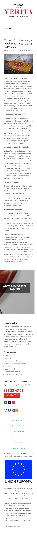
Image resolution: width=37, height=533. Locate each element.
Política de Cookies (18, 431)
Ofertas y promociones (13, 374)
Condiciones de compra (18, 437)
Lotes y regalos (10, 369)
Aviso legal (18, 442)
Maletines (9, 366)
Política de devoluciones (18, 420)
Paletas (8, 358)
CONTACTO (12, 395)
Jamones (8, 356)
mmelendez (11, 50)
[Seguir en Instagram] (13, 402)
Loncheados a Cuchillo (13, 361)
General (30, 50)
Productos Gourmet (12, 372)
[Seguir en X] (9, 402)
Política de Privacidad (18, 426)
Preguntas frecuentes (18, 448)
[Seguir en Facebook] (5, 402)
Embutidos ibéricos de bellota (16, 364)
